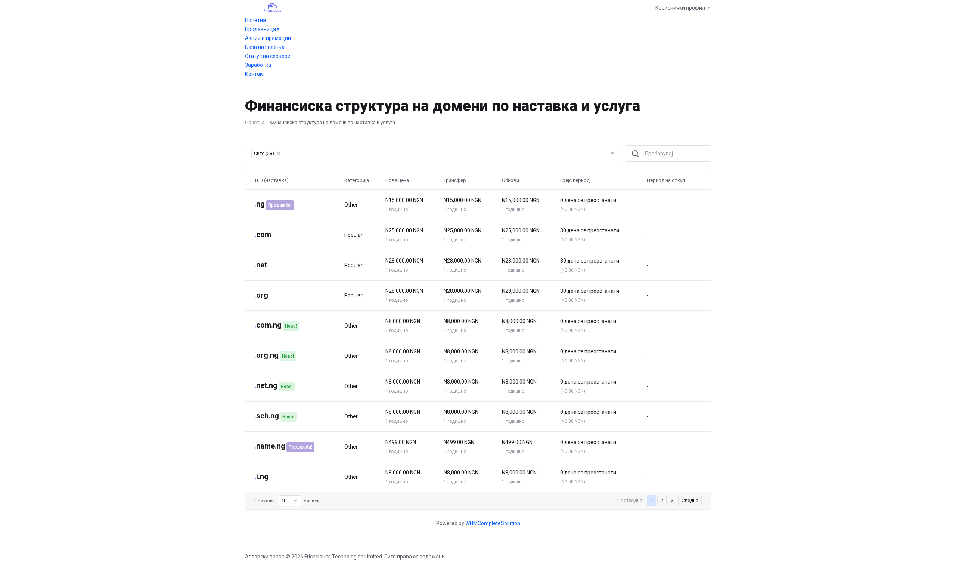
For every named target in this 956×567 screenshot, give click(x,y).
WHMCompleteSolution (492, 523)
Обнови (510, 180)
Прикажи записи (287, 501)
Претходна (629, 500)
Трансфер (455, 180)
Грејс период (575, 180)
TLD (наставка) (271, 180)
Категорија (356, 180)
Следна (690, 500)
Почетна (254, 122)
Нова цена (397, 180)
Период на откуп (666, 180)
